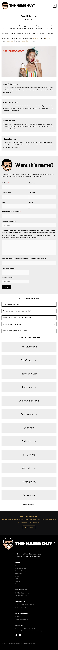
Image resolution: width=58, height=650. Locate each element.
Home (17, 566)
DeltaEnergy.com (29, 360)
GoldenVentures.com (29, 400)
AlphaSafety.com (29, 373)
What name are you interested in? (11, 211)
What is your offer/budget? (9, 221)
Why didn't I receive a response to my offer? (17, 311)
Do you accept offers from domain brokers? (17, 317)
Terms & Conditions (21, 619)
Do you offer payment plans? (12, 324)
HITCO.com (29, 454)
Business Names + (21, 571)
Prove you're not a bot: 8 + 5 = (10, 268)
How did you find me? (8, 278)
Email (4, 202)
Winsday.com (29, 481)
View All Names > (29, 505)
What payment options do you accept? (15, 331)
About (17, 579)
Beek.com (29, 427)
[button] (29, 527)
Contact (18, 581)
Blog (16, 584)
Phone (31, 202)
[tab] (29, 304)
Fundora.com (29, 495)
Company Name (7, 192)
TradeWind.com (29, 414)
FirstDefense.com (29, 346)
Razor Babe (10, 41)
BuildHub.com (29, 387)
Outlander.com (29, 441)
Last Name (32, 183)
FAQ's (17, 576)
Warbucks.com (29, 468)
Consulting (18, 573)
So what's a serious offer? (11, 304)
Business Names (20, 568)
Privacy (17, 616)
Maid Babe (48, 38)
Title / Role (32, 192)
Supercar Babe (25, 41)
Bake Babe (36, 38)
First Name (5, 183)
